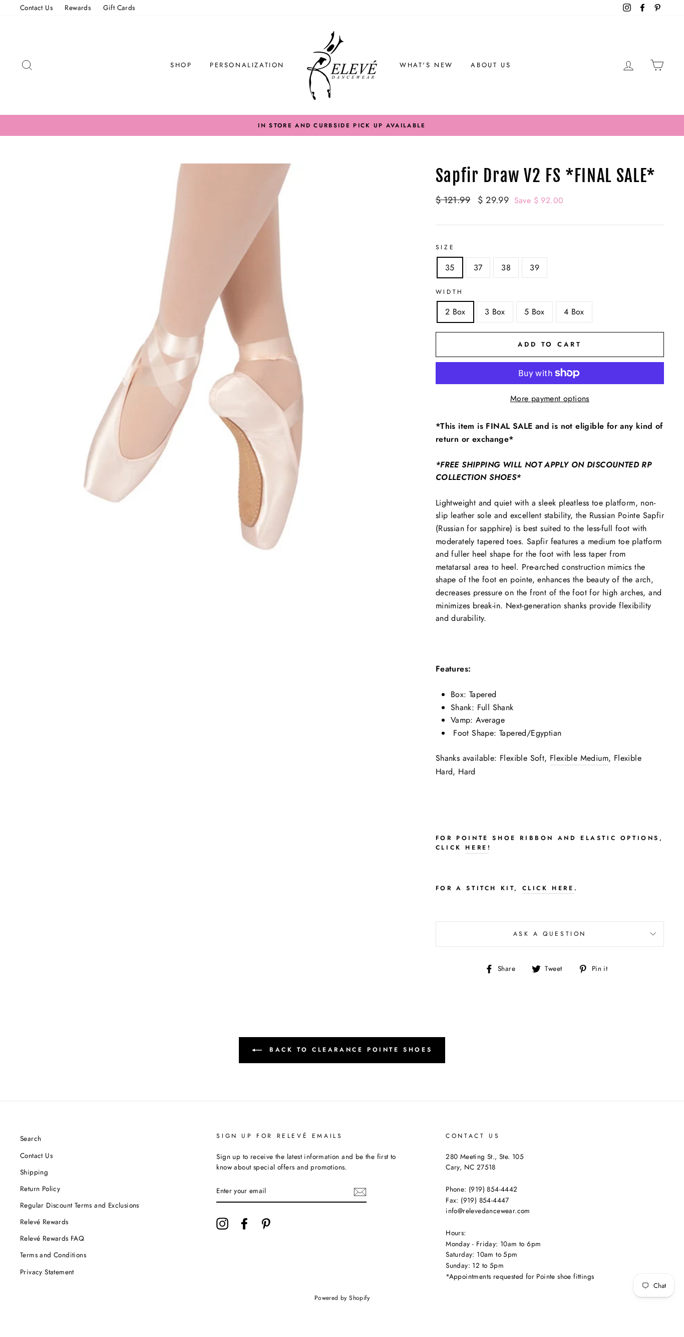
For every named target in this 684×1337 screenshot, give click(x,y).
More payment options (549, 398)
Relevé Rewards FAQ (52, 1238)
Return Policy (40, 1189)
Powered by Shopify (342, 1297)
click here (548, 888)
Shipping (34, 1172)
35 (450, 267)
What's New (426, 65)
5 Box (534, 311)
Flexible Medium (579, 758)
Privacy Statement (47, 1272)
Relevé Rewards (44, 1222)
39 (534, 267)
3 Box (495, 311)
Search (30, 1138)
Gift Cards (119, 8)
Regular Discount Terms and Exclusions (79, 1205)
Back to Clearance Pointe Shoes (349, 1049)
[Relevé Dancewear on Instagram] (222, 1224)
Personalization (247, 65)
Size (445, 247)
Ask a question (549, 933)
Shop (181, 65)
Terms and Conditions (53, 1255)
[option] (342, 125)
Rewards (78, 8)
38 (506, 267)
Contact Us (36, 8)
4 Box (574, 311)
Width (450, 291)
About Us (491, 65)
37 (478, 267)
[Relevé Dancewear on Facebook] (244, 1224)
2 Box (455, 311)
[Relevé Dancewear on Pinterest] (266, 1224)
